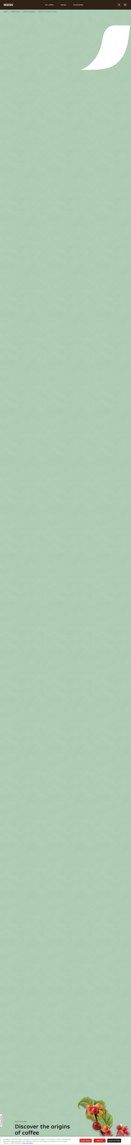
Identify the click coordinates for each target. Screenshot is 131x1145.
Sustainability (78, 5)
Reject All (100, 1140)
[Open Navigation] (125, 5)
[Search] (119, 5)
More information (27, 1143)
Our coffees (49, 5)
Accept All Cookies (114, 1140)
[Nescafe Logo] (9, 5)
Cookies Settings (85, 1140)
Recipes (63, 5)
